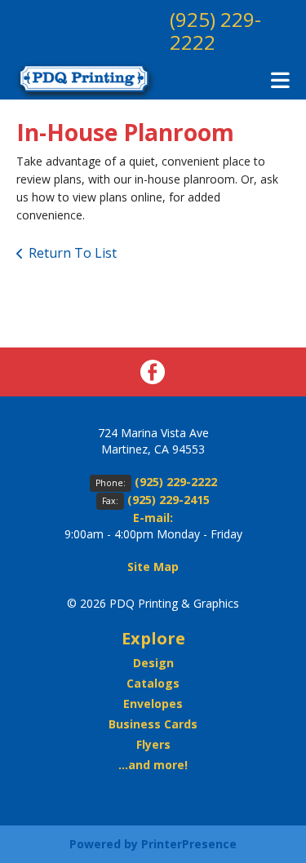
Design (153, 662)
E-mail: (153, 517)
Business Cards (153, 724)
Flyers (153, 744)
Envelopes (153, 703)
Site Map (153, 566)
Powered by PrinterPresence (153, 844)
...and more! (153, 764)
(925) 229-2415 (168, 499)
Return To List (73, 253)
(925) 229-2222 (215, 30)
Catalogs (153, 683)
